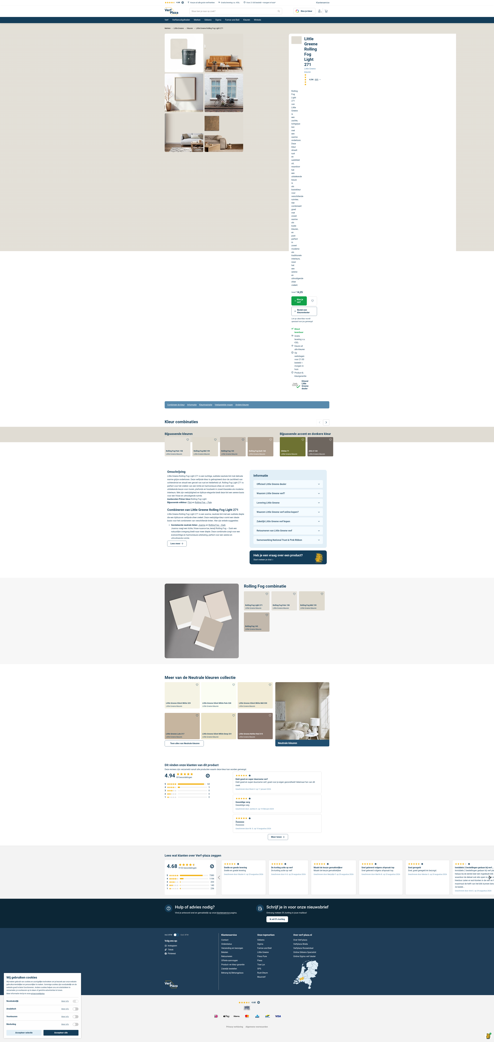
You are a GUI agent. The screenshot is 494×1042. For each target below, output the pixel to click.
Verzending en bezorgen (232, 948)
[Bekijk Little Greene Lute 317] (182, 726)
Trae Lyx (261, 964)
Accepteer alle (61, 1032)
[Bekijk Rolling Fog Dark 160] (260, 446)
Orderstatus (226, 944)
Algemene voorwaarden (257, 1027)
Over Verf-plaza (300, 940)
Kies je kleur (306, 11)
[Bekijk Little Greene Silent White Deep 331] (218, 726)
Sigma (260, 944)
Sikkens (260, 940)
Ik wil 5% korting (277, 919)
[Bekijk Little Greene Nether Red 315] (255, 726)
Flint (190, 502)
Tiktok (170, 949)
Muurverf (261, 977)
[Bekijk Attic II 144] (320, 446)
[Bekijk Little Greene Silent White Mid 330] (255, 695)
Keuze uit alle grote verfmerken (202, 3)
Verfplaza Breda (300, 944)
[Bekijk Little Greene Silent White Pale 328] (218, 695)
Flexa (259, 960)
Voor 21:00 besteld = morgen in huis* (261, 3)
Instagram (172, 945)
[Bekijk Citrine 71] (293, 446)
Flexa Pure (262, 956)
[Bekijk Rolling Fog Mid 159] (205, 446)
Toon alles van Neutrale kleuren (185, 743)
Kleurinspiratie (205, 405)
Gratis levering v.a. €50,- (230, 3)
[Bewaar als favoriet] (312, 300)
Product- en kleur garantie (232, 964)
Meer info (65, 1001)
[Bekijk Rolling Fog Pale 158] (177, 446)
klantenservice (223, 912)
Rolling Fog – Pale (203, 502)
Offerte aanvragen (229, 960)
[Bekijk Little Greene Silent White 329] (182, 695)
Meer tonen (276, 837)
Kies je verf (300, 300)
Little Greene (263, 952)
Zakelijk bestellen (229, 968)
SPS (259, 968)
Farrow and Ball (264, 948)
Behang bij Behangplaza (232, 973)
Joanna (201, 525)
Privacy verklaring (234, 1027)
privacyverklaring (38, 994)
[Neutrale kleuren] (302, 714)
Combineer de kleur (176, 405)
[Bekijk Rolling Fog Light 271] (257, 600)
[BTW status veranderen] (176, 934)
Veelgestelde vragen (224, 405)
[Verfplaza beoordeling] (190, 866)
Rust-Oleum (262, 973)
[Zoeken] (279, 11)
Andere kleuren (242, 405)
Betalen (224, 952)
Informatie (192, 405)
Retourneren (226, 956)
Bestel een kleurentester (303, 311)
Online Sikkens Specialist (304, 952)
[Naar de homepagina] (171, 11)
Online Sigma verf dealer (304, 956)
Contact (224, 940)
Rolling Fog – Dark (217, 525)
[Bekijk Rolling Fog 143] (233, 446)
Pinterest (172, 953)
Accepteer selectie (24, 1032)
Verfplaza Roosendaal (303, 948)
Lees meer (175, 543)
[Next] (489, 877)
